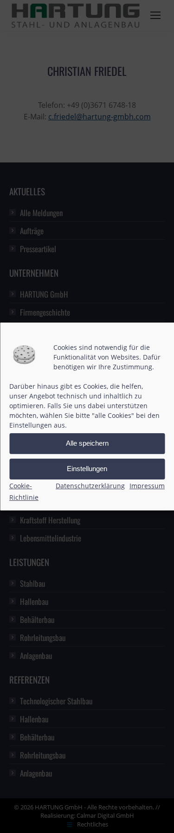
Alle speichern (87, 443)
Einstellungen (87, 468)
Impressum (147, 485)
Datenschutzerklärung (90, 485)
